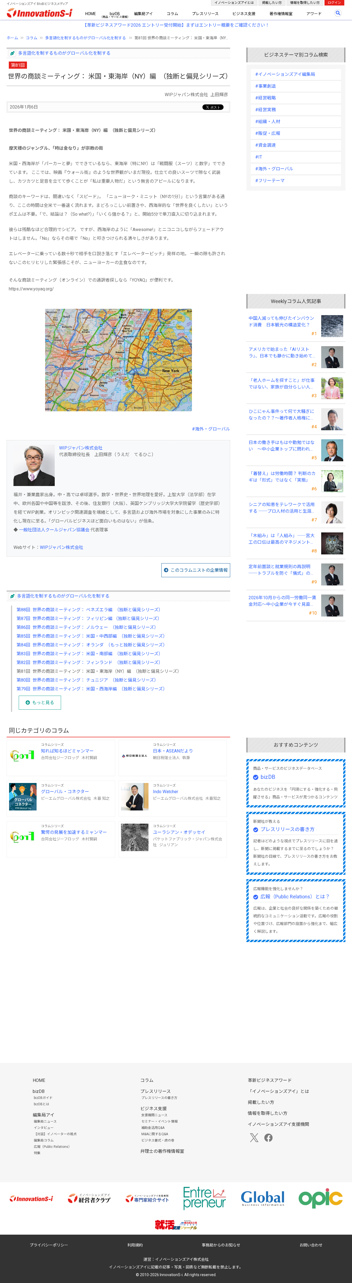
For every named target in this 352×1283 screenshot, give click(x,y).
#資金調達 (265, 145)
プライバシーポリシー (49, 1245)
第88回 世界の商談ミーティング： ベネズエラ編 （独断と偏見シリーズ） (89, 609)
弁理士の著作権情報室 (162, 1151)
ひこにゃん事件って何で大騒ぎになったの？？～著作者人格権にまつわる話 (282, 415)
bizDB (115, 14)
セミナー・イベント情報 (159, 1121)
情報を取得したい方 (305, 3)
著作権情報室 (281, 14)
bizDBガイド (43, 1098)
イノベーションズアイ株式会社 (182, 1259)
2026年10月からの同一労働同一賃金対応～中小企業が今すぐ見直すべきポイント (282, 601)
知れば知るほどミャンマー (67, 751)
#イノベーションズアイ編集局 (285, 74)
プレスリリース (205, 14)
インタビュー (44, 1128)
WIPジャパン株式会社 (81, 448)
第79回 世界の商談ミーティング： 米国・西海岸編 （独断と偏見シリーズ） (91, 689)
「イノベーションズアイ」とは (278, 1091)
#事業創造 (265, 86)
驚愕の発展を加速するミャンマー (74, 832)
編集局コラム (44, 1140)
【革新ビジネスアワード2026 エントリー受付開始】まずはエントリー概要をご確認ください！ (176, 25)
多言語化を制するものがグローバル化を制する (86, 38)
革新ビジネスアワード (270, 1080)
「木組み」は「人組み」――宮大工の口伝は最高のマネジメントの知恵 (282, 539)
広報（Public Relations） (53, 1147)
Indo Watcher (165, 791)
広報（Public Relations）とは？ (295, 896)
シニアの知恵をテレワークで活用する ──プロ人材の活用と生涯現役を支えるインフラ (282, 508)
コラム (172, 14)
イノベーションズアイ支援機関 (278, 1124)
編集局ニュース (45, 1121)
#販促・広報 (267, 133)
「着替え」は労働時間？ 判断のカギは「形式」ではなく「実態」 (282, 477)
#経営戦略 (265, 98)
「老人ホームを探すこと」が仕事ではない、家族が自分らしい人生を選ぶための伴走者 (282, 384)
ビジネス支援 (243, 14)
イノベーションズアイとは (234, 3)
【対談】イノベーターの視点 (55, 1134)
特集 (37, 1153)
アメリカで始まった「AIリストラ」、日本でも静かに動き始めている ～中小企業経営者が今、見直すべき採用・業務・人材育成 (282, 353)
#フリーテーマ (270, 180)
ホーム (12, 38)
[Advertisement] (118, 904)
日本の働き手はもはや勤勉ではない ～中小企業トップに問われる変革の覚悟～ (282, 446)
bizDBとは (41, 1104)
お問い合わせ (311, 1245)
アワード (314, 14)
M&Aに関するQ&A (154, 1134)
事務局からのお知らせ (221, 1245)
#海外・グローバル (211, 429)
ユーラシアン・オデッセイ (179, 832)
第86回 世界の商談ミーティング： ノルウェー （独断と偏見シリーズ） (87, 627)
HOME (90, 14)
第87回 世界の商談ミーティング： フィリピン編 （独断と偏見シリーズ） (89, 618)
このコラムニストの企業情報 (199, 570)
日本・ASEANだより (173, 751)
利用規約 (135, 1245)
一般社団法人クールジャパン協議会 (54, 529)
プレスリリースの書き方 (287, 829)
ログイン (334, 3)
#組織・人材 (267, 121)
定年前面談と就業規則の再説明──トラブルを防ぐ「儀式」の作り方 (282, 570)
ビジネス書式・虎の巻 (157, 1140)
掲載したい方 (272, 3)
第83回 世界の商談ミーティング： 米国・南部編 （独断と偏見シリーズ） (89, 653)
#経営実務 (265, 109)
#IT (258, 157)
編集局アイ (143, 14)
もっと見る (43, 702)
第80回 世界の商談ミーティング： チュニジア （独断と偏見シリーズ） (87, 680)
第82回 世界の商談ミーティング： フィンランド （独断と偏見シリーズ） (89, 662)
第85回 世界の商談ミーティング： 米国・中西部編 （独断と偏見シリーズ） (91, 636)
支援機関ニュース (154, 1115)
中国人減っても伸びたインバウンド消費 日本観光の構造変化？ (281, 321)
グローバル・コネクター (65, 791)
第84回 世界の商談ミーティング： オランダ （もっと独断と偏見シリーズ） (91, 645)
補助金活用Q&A (152, 1128)
